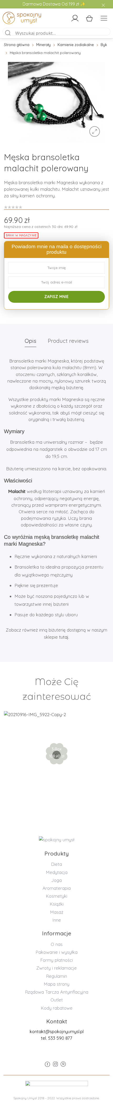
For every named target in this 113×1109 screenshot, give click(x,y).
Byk (104, 44)
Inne (56, 920)
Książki (57, 904)
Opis (30, 340)
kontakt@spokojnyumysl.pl (57, 1031)
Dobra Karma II (57, 736)
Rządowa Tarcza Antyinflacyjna (56, 992)
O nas (57, 944)
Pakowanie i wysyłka (56, 952)
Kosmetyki (56, 896)
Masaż (56, 912)
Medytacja (57, 872)
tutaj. (64, 637)
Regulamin (56, 976)
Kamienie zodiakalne (76, 44)
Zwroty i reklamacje (56, 968)
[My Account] (75, 18)
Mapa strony (56, 984)
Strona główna (16, 44)
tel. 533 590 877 (56, 1038)
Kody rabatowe (57, 1008)
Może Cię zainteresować (56, 689)
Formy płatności (56, 960)
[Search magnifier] (8, 33)
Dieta (56, 864)
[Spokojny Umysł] (15, 19)
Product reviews (68, 340)
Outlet (56, 1000)
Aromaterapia (57, 888)
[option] (56, 102)
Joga (56, 880)
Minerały (43, 44)
